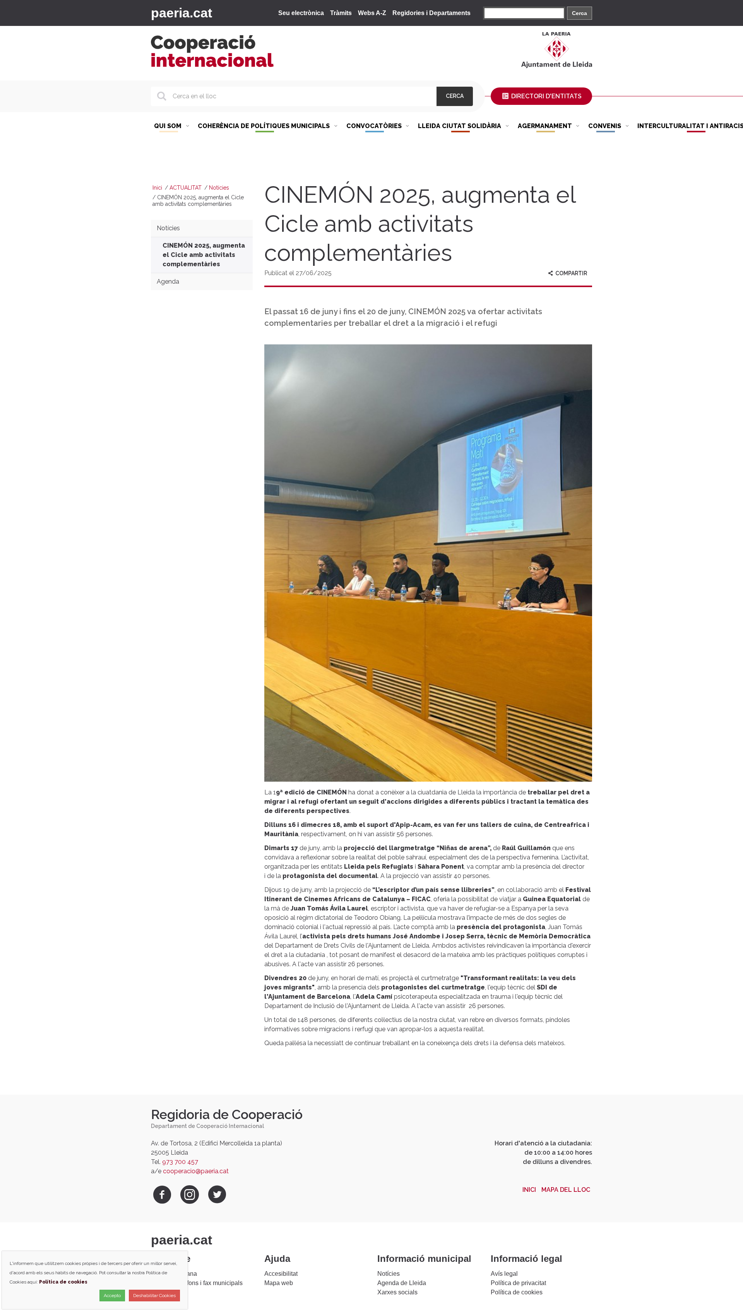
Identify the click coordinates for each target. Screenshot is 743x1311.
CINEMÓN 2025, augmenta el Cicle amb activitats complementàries (204, 255)
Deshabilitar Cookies (154, 1295)
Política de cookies (517, 1292)
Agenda (168, 281)
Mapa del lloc (565, 1189)
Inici (157, 188)
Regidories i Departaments (431, 13)
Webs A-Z (372, 13)
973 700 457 (180, 1162)
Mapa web (278, 1283)
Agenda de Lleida (401, 1283)
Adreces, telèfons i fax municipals (197, 1283)
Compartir (570, 273)
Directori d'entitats (546, 96)
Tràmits (341, 13)
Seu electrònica (301, 13)
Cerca (579, 13)
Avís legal (504, 1273)
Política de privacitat (518, 1283)
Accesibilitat (281, 1273)
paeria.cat (181, 12)
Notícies (219, 188)
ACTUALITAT (185, 188)
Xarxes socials (397, 1292)
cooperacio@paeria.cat (196, 1171)
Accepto (112, 1295)
